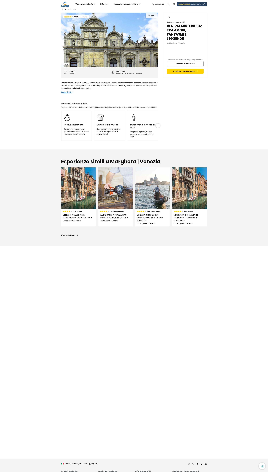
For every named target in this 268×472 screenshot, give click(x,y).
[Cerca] (168, 4)
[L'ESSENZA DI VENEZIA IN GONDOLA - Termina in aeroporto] (189, 196)
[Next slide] (158, 125)
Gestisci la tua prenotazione (125, 4)
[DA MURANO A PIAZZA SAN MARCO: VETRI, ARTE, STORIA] (115, 196)
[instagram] (188, 464)
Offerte (103, 4)
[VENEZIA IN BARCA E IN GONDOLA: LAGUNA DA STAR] (78, 196)
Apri (152, 16)
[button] (174, 4)
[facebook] (197, 464)
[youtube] (206, 464)
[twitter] (193, 464)
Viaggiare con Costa (84, 4)
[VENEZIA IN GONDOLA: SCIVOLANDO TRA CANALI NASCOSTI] (152, 196)
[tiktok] (201, 464)
